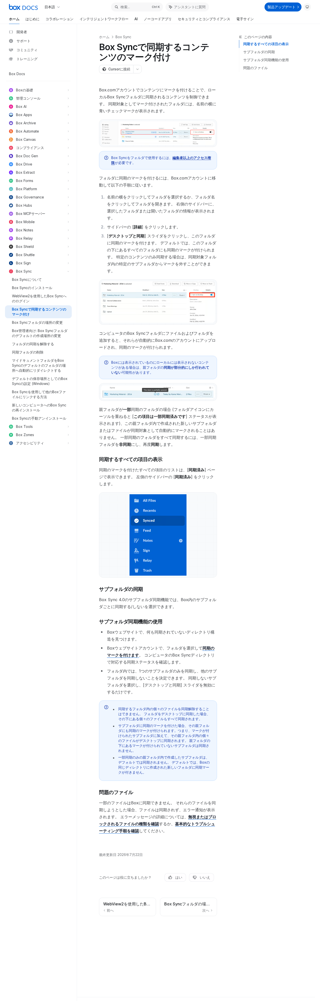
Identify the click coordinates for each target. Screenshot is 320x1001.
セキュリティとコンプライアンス (204, 19)
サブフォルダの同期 (259, 52)
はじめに (33, 19)
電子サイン (245, 19)
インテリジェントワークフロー (104, 19)
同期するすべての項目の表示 (266, 44)
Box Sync (123, 37)
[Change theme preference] (307, 7)
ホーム (14, 19)
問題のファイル (255, 68)
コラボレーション (60, 19)
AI (136, 19)
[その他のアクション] (137, 69)
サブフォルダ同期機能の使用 (266, 60)
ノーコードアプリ (158, 19)
